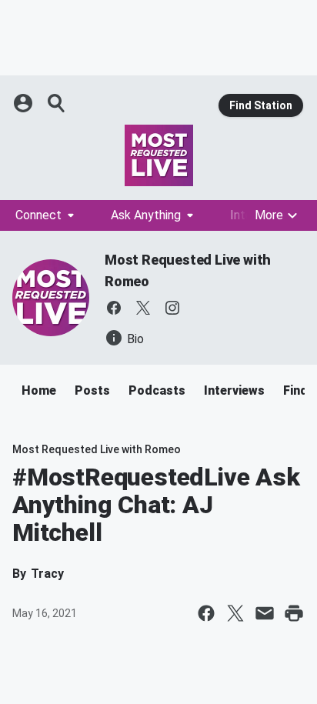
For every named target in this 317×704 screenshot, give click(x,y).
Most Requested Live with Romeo (96, 449)
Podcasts (156, 390)
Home (39, 390)
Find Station (260, 105)
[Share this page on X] (235, 613)
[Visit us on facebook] (114, 308)
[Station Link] (158, 155)
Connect (38, 215)
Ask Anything (146, 215)
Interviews (234, 390)
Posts (92, 390)
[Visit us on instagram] (172, 308)
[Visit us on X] (143, 308)
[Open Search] (57, 103)
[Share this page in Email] (264, 613)
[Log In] (24, 103)
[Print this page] (294, 613)
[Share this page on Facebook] (206, 613)
